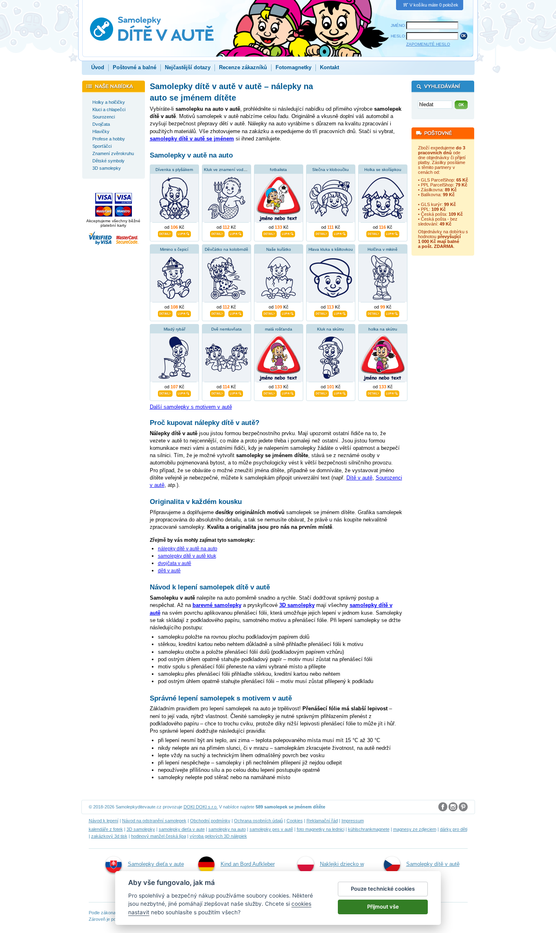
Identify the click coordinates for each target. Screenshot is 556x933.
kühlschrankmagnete (369, 829)
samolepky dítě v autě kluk (187, 556)
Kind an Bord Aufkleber (248, 864)
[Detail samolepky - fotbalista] (269, 232)
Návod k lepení (103, 820)
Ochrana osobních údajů (258, 820)
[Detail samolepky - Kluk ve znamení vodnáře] (217, 232)
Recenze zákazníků (243, 67)
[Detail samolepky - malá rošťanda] (269, 392)
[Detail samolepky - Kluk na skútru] (321, 392)
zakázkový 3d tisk (109, 836)
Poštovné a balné (134, 67)
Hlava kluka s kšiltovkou (331, 249)
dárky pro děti (453, 829)
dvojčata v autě (174, 563)
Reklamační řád (322, 820)
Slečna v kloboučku (330, 169)
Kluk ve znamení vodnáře (228, 169)
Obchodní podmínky (210, 820)
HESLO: (398, 36)
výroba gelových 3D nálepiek (218, 836)
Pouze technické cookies (383, 888)
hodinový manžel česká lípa (158, 836)
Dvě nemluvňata (226, 329)
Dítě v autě (359, 478)
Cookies (295, 820)
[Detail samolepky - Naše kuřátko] (269, 312)
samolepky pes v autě (271, 829)
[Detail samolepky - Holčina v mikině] (373, 312)
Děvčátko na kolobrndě (226, 249)
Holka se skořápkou (382, 169)
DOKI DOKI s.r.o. (201, 806)
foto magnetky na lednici (320, 829)
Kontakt (329, 67)
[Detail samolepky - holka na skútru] (373, 392)
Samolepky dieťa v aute (156, 864)
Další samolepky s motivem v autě (191, 407)
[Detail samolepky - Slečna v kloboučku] (321, 232)
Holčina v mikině (383, 249)
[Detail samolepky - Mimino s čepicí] (165, 312)
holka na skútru (382, 329)
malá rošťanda (278, 329)
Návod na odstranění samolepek (154, 820)
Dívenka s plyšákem (174, 169)
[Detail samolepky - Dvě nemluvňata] (217, 392)
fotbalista (278, 169)
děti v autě (169, 571)
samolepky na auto (227, 829)
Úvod (97, 67)
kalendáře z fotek (106, 829)
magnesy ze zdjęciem (414, 829)
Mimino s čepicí (174, 249)
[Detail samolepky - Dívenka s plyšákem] (165, 232)
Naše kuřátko (278, 249)
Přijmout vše (383, 906)
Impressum (352, 820)
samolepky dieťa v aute (182, 829)
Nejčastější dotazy (187, 67)
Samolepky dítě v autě (433, 864)
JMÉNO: (398, 25)
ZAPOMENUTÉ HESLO (428, 44)
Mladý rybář (174, 329)
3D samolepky (141, 829)
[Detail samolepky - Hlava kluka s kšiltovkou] (321, 312)
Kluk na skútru (330, 329)
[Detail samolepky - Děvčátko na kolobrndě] (217, 312)
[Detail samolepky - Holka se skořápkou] (373, 232)
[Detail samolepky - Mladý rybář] (165, 392)
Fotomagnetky (293, 67)
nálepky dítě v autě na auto (187, 549)
